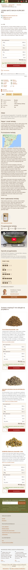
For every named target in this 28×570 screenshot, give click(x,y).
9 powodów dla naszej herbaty (8, 530)
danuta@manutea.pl (14, 293)
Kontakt (3, 518)
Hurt (3, 540)
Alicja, (2, 560)
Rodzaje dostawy (5, 528)
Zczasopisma (17, 94)
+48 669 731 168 (13, 291)
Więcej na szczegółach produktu (8, 341)
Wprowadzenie (4, 4)
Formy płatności (5, 526)
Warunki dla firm (6, 568)
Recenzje (9, 94)
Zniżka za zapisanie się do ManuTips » (18, 568)
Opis (3, 94)
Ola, (16, 560)
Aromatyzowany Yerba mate (7, 90)
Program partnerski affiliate (7, 542)
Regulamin (4, 520)
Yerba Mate (4, 89)
